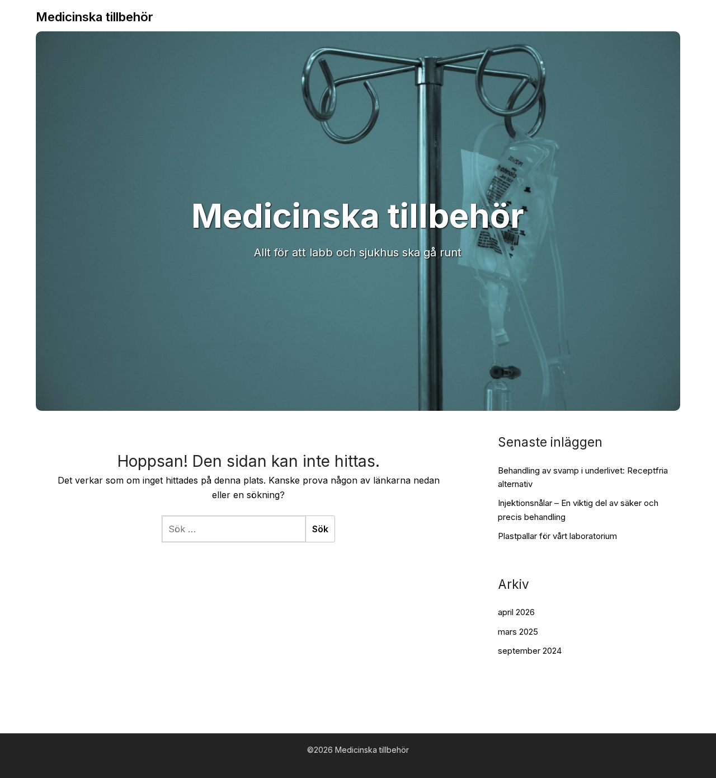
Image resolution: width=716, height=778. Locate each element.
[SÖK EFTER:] (233, 528)
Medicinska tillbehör (94, 17)
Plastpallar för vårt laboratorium (557, 536)
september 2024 (530, 650)
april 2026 (516, 612)
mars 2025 (518, 631)
